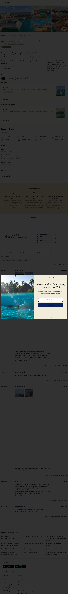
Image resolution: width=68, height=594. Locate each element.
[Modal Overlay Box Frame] (34, 297)
